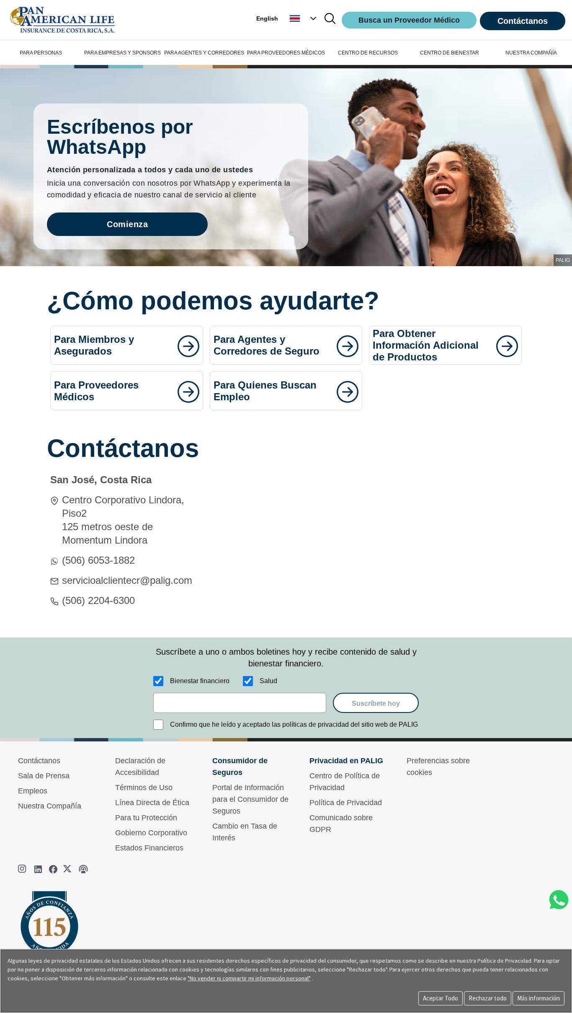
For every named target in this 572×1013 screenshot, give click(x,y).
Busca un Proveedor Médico (409, 20)
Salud (268, 680)
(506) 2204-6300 (98, 600)
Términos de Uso (144, 787)
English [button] (267, 18)
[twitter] (68, 869)
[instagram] (23, 869)
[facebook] (53, 869)
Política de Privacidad (345, 802)
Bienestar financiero (199, 680)
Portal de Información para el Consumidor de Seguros (250, 799)
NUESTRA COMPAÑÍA (531, 53)
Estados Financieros (149, 848)
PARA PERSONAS (41, 53)
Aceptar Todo (440, 998)
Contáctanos (522, 21)
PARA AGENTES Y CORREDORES (204, 53)
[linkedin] (38, 869)
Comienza (127, 224)
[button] (304, 18)
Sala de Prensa (44, 776)
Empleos (32, 791)
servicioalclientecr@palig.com (127, 580)
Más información (538, 998)
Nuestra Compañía (49, 806)
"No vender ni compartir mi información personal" (249, 978)
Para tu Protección (146, 818)
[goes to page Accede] (188, 346)
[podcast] (83, 869)
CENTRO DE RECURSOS (368, 53)
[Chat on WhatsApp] (558, 900)
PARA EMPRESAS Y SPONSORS (122, 53)
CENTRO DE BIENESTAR (449, 53)
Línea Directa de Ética (152, 802)
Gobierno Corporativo (151, 833)
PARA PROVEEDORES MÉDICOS (286, 53)
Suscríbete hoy (376, 703)
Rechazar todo (488, 998)
